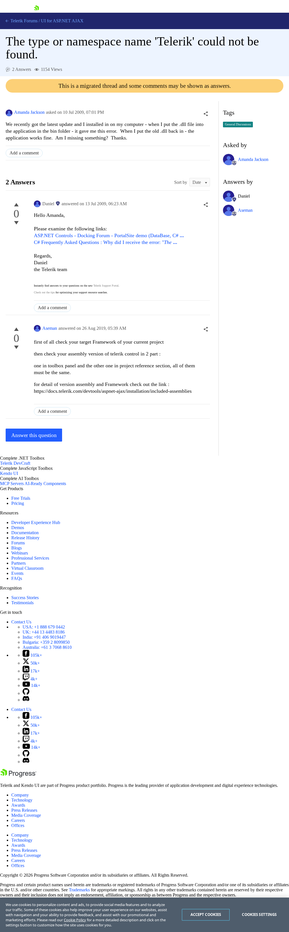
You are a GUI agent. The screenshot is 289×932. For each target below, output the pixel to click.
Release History (25, 537)
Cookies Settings (259, 914)
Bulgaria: (46, 642)
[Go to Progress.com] (18, 775)
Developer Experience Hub (35, 522)
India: (44, 637)
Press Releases (24, 810)
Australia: (47, 647)
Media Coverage (26, 815)
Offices (17, 825)
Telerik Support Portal (106, 285)
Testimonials (22, 602)
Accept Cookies (206, 914)
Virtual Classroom (27, 568)
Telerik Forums (23, 20)
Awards (18, 805)
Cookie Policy (75, 919)
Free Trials (20, 498)
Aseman (49, 328)
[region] (144, 915)
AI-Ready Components (45, 483)
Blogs (16, 547)
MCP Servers (12, 483)
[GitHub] (26, 693)
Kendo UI (9, 473)
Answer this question (34, 435)
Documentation (25, 532)
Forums (18, 542)
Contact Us (21, 621)
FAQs (16, 578)
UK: (44, 632)
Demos (17, 527)
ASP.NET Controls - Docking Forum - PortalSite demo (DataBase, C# (109, 235)
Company (20, 795)
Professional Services (30, 558)
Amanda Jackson (29, 112)
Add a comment (24, 152)
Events (17, 573)
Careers (18, 820)
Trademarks (79, 889)
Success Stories (25, 597)
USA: (44, 627)
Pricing (17, 503)
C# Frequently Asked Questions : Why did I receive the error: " (105, 242)
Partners (18, 563)
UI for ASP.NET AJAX (62, 20)
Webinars (19, 553)
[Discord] (26, 699)
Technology (21, 800)
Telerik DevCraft (15, 463)
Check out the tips (44, 292)
